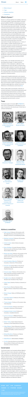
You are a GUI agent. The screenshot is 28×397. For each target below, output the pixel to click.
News (22, 2)
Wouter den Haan (8, 253)
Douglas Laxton (7, 278)
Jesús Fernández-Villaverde (10, 261)
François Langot (7, 271)
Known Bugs (18, 385)
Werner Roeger (7, 293)
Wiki (12, 385)
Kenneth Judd (7, 265)
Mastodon (14, 387)
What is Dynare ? (8, 8)
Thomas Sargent (8, 302)
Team (5, 10)
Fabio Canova (7, 232)
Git (8, 385)
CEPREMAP (20, 103)
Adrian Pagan (7, 282)
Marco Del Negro (8, 247)
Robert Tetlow (7, 321)
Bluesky (20, 387)
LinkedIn (4, 387)
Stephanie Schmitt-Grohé (10, 311)
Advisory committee (8, 12)
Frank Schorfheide (8, 306)
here (22, 85)
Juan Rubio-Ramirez (8, 297)
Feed (3, 390)
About (17, 2)
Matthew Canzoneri (8, 238)
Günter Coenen (7, 243)
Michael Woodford (8, 334)
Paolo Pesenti (7, 287)
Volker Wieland (7, 326)
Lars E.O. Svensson (8, 315)
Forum (3, 385)
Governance (7, 14)
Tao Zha (6, 341)
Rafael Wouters (7, 338)
